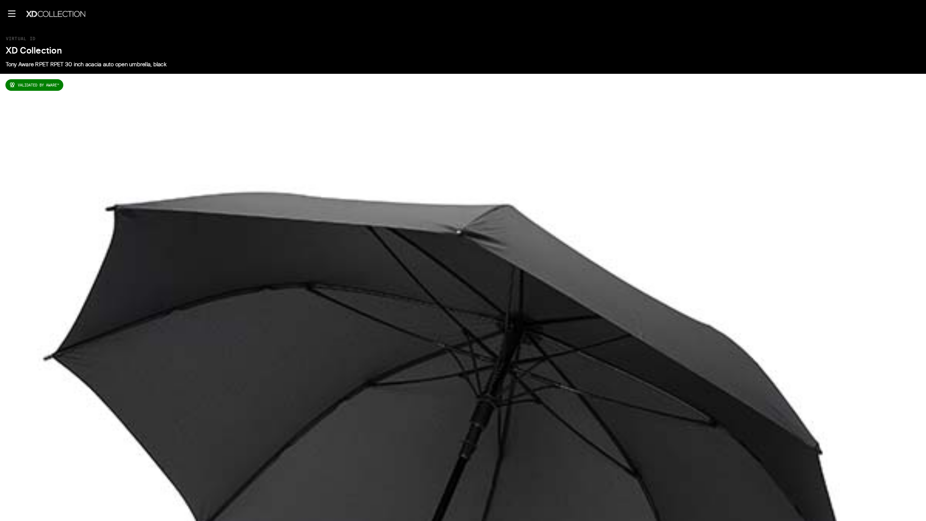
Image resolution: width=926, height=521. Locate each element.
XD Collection (34, 51)
